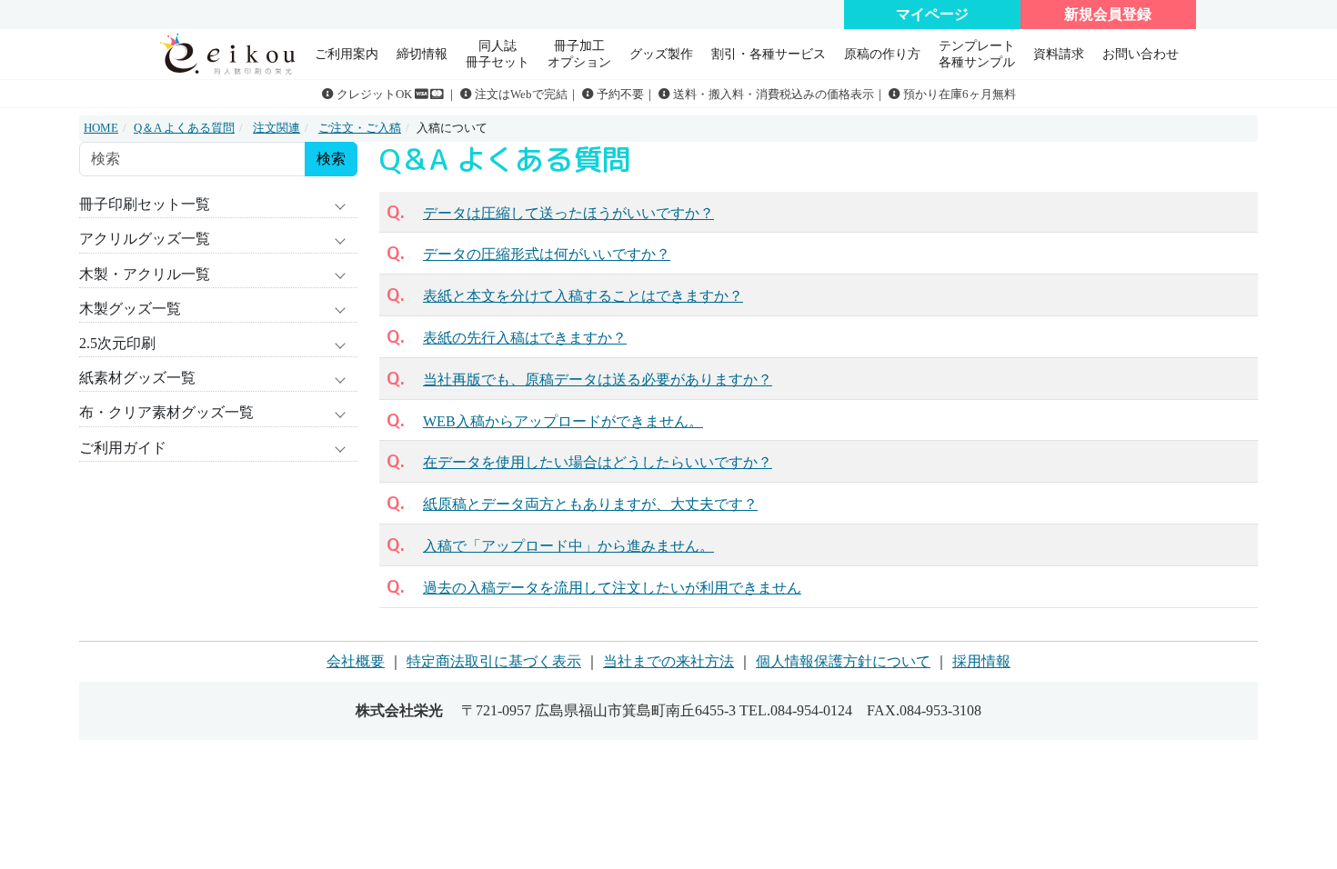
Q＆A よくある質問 (184, 128)
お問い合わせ (1140, 53)
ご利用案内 (346, 53)
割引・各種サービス (768, 53)
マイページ (932, 14)
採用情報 (981, 661)
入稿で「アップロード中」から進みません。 (568, 546)
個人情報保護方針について (843, 661)
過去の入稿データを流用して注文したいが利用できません (612, 587)
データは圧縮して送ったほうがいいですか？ (568, 213)
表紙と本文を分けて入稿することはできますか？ (583, 296)
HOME (101, 128)
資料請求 (1058, 53)
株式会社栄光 (399, 710)
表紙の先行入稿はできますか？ (525, 337)
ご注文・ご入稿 (359, 128)
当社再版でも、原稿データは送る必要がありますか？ (597, 379)
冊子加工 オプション (579, 53)
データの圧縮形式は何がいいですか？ (546, 254)
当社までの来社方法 (668, 661)
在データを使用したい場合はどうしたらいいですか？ (597, 462)
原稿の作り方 (882, 53)
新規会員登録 (1107, 14)
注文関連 (276, 128)
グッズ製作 (661, 53)
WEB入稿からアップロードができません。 (563, 421)
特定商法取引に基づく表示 (494, 661)
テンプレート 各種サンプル (977, 53)
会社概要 (356, 661)
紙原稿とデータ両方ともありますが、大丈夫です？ (590, 504)
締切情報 (422, 53)
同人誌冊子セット (497, 53)
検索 (331, 158)
